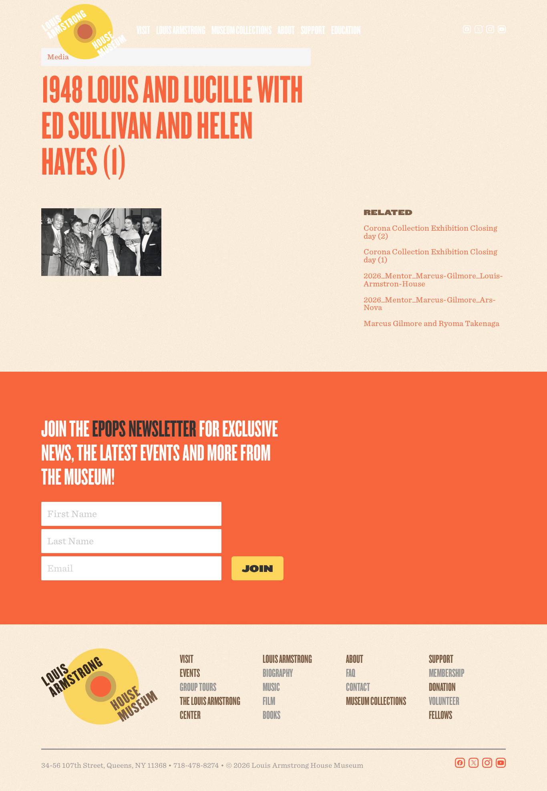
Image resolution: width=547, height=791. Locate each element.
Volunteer (444, 700)
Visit (143, 29)
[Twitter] (479, 29)
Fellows (440, 714)
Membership (447, 672)
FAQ (350, 672)
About (286, 29)
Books (271, 714)
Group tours (198, 686)
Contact (358, 686)
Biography (278, 672)
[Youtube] (502, 29)
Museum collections (241, 29)
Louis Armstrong (180, 29)
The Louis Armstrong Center (210, 707)
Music (271, 686)
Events (190, 672)
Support (313, 29)
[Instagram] (490, 29)
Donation (442, 686)
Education (346, 29)
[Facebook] (467, 29)
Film (269, 700)
